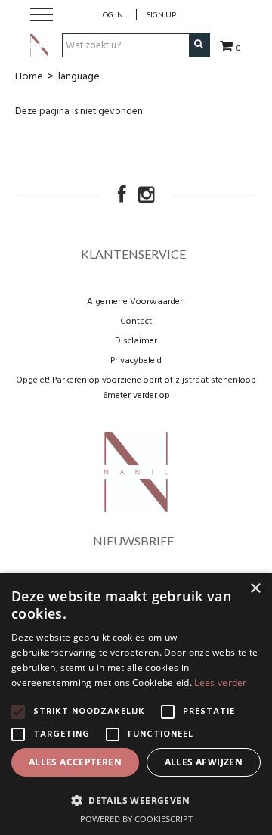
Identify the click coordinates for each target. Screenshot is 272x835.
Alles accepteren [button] (75, 762)
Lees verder (220, 682)
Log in (111, 14)
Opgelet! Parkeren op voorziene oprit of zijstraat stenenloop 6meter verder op (136, 388)
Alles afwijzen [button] (204, 762)
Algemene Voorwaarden (136, 301)
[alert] (136, 704)
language (79, 76)
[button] (136, 800)
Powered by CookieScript (136, 818)
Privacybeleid (136, 360)
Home (29, 76)
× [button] (255, 588)
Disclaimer (136, 341)
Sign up (161, 14)
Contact (136, 321)
